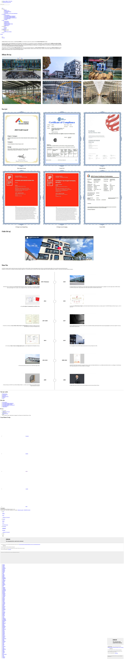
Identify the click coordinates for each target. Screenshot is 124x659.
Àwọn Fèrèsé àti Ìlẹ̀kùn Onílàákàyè (9, 16)
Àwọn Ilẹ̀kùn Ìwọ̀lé (7, 18)
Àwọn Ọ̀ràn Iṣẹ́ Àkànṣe (8, 31)
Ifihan (5, 30)
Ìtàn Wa (3, 37)
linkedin (27, 453)
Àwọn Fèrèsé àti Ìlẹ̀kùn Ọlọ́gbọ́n (7, 404)
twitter (27, 471)
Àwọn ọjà (3, 14)
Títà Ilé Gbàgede (6, 15)
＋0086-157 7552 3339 (8, 1)
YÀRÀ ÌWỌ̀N (4, 406)
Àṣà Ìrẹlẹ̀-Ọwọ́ (6, 22)
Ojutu (3, 20)
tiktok (26, 506)
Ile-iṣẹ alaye (4, 395)
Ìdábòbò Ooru (6, 25)
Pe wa (3, 32)
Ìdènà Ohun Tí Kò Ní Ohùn (8, 23)
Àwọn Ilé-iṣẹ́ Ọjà (5, 394)
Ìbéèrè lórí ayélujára (5, 396)
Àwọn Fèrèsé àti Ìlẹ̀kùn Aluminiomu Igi (10, 17)
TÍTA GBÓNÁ (4, 402)
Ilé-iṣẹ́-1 (5, 27)
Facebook (27, 436)
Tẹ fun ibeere (2, 508)
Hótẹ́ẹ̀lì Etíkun (6, 21)
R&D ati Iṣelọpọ (6, 10)
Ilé (2, 8)
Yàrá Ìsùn (5, 19)
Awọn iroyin (6, 12)
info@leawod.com (8, 2)
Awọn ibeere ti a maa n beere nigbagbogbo (10, 13)
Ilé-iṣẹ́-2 (5, 28)
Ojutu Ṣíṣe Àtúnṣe (7, 24)
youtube (27, 488)
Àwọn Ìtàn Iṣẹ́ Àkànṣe (7, 11)
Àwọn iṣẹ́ (3, 397)
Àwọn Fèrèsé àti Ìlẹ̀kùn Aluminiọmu (8, 403)
